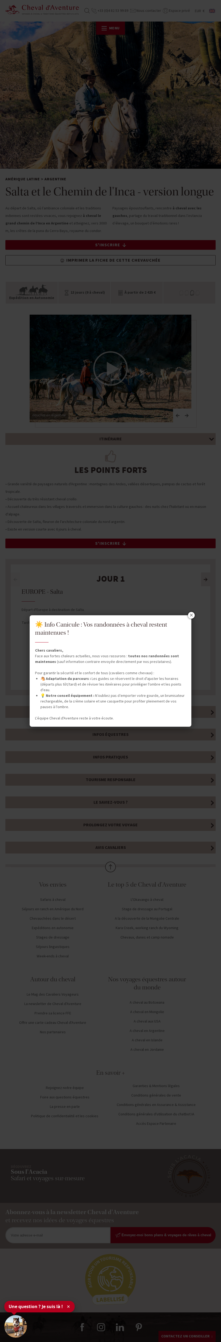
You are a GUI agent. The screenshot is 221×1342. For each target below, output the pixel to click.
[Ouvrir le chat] (15, 1326)
